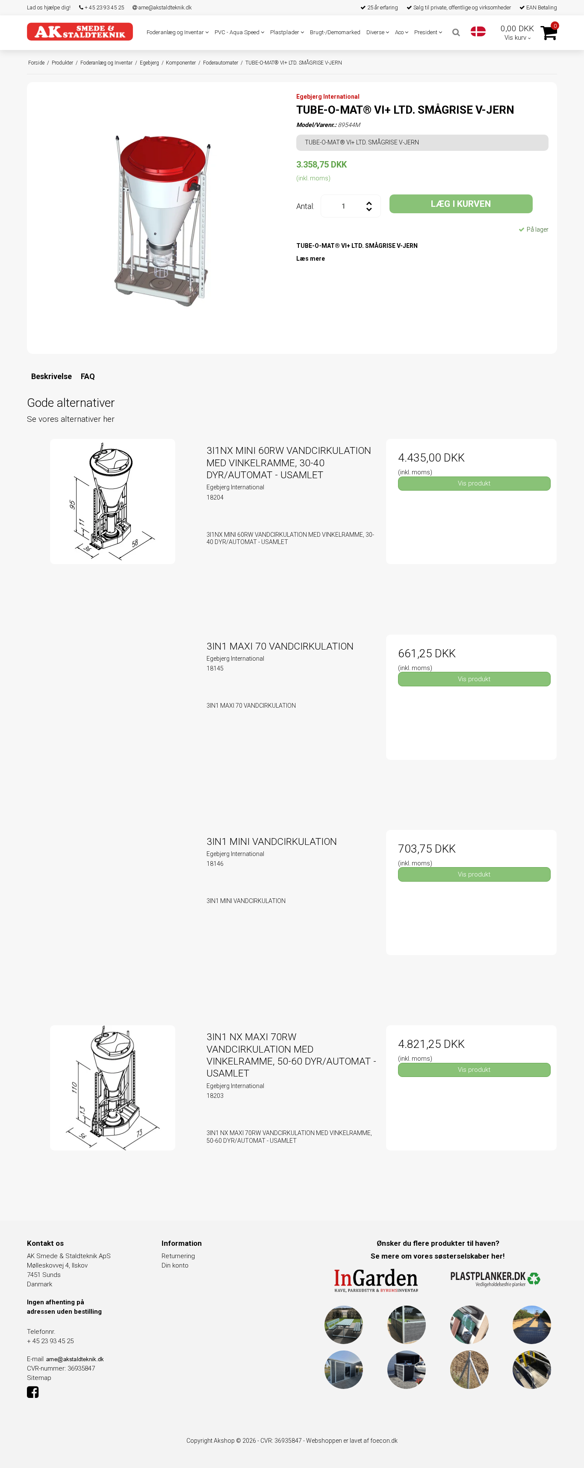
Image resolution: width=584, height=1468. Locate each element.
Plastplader (285, 32)
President (426, 32)
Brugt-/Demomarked (335, 32)
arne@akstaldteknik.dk (164, 7)
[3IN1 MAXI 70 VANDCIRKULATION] (112, 720)
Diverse (376, 32)
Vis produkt (474, 483)
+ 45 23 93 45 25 (103, 7)
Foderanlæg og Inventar (176, 32)
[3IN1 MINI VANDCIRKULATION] (112, 915)
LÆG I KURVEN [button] (461, 204)
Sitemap (39, 1378)
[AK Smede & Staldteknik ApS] (80, 31)
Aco (400, 32)
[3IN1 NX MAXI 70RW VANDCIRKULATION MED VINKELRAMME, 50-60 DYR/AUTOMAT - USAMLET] (112, 1110)
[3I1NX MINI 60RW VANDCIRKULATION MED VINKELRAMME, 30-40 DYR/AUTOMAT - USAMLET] (112, 524)
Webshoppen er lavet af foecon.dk (352, 1440)
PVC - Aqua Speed (238, 32)
